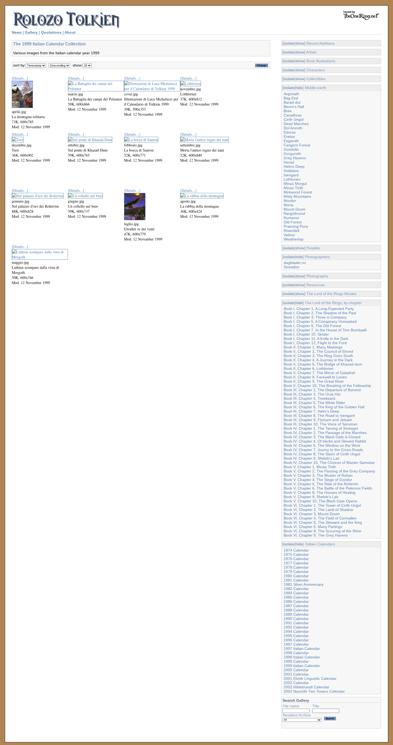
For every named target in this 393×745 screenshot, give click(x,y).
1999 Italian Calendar (302, 665)
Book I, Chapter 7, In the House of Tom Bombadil (325, 330)
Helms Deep (294, 166)
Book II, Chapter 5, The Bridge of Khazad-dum (323, 364)
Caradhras (293, 115)
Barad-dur (292, 102)
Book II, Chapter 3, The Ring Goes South (318, 356)
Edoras (290, 132)
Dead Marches (296, 124)
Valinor (289, 235)
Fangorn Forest (297, 145)
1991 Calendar (296, 623)
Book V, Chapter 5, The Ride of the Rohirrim (321, 484)
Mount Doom (295, 209)
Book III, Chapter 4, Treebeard (309, 398)
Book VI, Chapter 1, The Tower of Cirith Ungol (322, 505)
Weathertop (293, 239)
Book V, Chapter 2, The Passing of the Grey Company (329, 471)
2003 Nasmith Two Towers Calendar (314, 691)
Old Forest (293, 222)
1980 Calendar (296, 576)
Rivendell (291, 230)
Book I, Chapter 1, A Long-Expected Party (319, 308)
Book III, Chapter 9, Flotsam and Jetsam (318, 420)
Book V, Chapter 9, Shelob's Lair (311, 497)
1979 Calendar (296, 571)
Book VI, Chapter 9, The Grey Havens (316, 535)
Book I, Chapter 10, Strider (306, 334)
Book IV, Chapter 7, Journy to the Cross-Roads (323, 450)
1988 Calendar (296, 610)
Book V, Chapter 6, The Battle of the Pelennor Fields (328, 488)
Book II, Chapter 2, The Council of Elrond (318, 351)
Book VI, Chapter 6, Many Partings (313, 527)
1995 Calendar (296, 636)
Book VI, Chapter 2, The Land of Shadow (318, 509)
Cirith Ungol (293, 119)
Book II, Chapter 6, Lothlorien (308, 368)
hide (299, 88)
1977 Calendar (296, 563)
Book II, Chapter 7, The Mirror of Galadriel (319, 373)
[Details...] (20, 78)
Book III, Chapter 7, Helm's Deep (311, 411)
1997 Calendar (296, 644)
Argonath (291, 94)
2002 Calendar (296, 683)
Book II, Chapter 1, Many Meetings (313, 347)
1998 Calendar (296, 653)
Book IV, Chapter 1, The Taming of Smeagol (321, 428)
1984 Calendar (296, 593)
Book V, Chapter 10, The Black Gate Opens (320, 501)
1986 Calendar (296, 601)
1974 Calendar (296, 550)
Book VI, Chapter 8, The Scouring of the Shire (322, 531)
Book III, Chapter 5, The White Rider (314, 403)
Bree (288, 111)
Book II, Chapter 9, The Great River (314, 381)
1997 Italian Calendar (302, 648)
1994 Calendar (296, 631)
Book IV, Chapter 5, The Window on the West (322, 445)
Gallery (31, 32)
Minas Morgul (295, 183)
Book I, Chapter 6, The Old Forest (312, 326)
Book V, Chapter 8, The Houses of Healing (319, 492)
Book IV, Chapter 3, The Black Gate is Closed (322, 437)
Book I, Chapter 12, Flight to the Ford (315, 343)
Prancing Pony (296, 226)
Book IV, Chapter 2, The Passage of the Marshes (325, 432)
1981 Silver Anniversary (303, 584)
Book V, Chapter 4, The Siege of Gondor (318, 480)
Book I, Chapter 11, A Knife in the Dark (316, 338)
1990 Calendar (296, 618)
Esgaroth (291, 141)
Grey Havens (295, 158)
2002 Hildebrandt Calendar (306, 687)
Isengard (291, 175)
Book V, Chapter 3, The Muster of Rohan (318, 475)
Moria (288, 205)
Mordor (290, 201)
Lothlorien (292, 179)
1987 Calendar (296, 606)
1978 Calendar (296, 567)
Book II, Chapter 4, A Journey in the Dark (318, 360)
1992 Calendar (296, 627)
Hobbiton (291, 171)
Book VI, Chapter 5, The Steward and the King (323, 522)
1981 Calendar (296, 580)
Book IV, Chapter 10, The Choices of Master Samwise (329, 462)
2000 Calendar (296, 670)
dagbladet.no (295, 263)
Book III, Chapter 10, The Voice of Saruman (320, 424)
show (299, 43)
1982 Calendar (296, 589)
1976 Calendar (296, 559)
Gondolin (291, 149)
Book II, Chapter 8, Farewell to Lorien (315, 377)
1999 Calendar (296, 661)
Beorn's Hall (294, 106)
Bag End (291, 98)
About (70, 32)
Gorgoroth (292, 154)
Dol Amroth (293, 128)
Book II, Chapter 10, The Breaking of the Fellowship (327, 385)
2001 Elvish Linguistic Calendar (310, 678)
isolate (288, 43)
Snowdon (291, 267)
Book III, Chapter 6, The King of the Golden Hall (324, 407)
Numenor (291, 218)
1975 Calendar (296, 554)
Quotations (51, 32)
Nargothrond (294, 213)
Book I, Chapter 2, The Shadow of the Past (320, 313)
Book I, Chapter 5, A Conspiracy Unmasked (320, 321)
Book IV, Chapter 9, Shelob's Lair (312, 458)
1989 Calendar (296, 614)
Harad (289, 162)
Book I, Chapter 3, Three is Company (315, 317)
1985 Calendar (296, 597)
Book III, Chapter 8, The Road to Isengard (319, 415)
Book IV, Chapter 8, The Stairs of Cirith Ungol (322, 454)
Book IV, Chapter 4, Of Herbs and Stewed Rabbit (325, 441)
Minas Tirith (293, 188)
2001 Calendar (296, 674)
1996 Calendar (296, 640)
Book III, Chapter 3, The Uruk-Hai (312, 394)
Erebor (289, 136)
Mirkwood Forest (298, 192)
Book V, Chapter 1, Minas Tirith (310, 467)
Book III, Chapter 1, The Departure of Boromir (322, 390)
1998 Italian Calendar (302, 657)
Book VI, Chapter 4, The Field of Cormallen (320, 518)
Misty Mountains (297, 196)
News (17, 32)
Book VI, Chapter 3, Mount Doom (312, 514)
